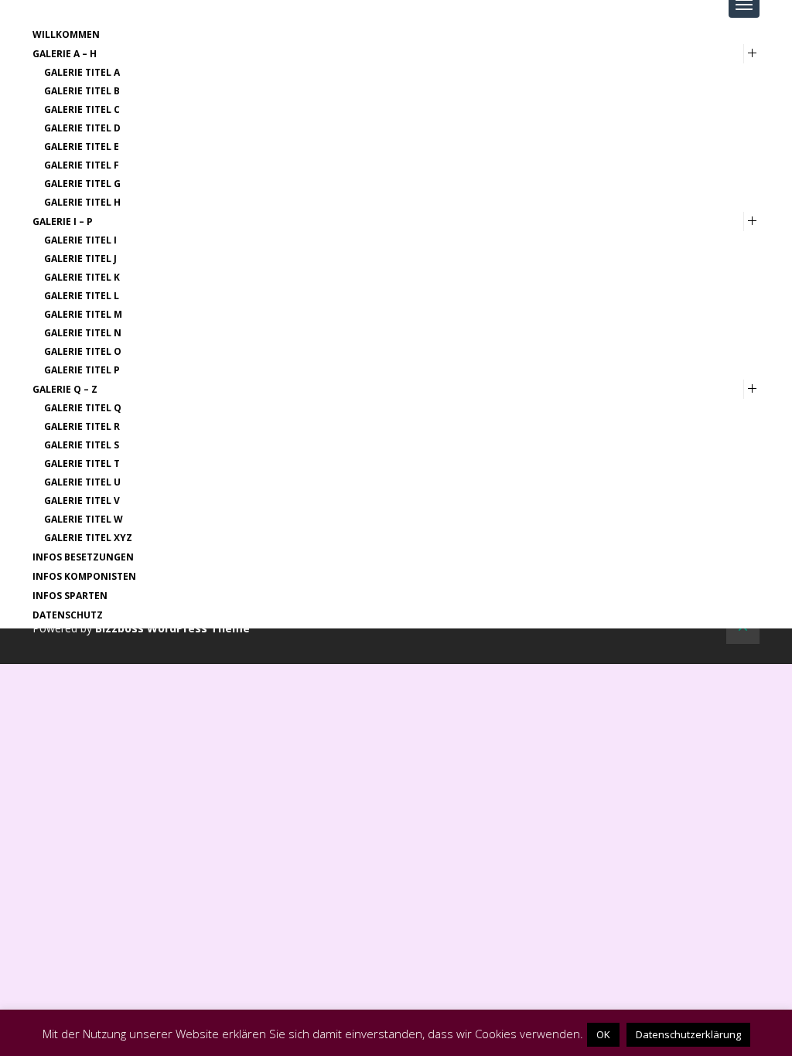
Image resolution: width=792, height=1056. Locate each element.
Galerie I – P (62, 221)
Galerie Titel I (80, 240)
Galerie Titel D (82, 128)
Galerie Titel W (83, 519)
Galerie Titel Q (82, 407)
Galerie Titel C (82, 109)
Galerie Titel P (82, 369)
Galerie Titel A (82, 72)
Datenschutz (67, 615)
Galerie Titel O (82, 351)
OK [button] (603, 1034)
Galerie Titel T (82, 463)
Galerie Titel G (82, 183)
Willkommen (66, 34)
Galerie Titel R (82, 426)
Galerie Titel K (82, 277)
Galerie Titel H (82, 202)
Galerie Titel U (82, 482)
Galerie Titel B (82, 90)
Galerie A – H (64, 53)
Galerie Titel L (81, 295)
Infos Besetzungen (83, 557)
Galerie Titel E (81, 146)
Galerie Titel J (80, 258)
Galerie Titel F (81, 165)
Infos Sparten (70, 595)
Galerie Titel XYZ (88, 537)
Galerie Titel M (83, 314)
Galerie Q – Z (64, 389)
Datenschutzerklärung (688, 1034)
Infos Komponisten (84, 576)
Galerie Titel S (81, 444)
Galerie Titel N (82, 332)
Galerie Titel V (82, 500)
